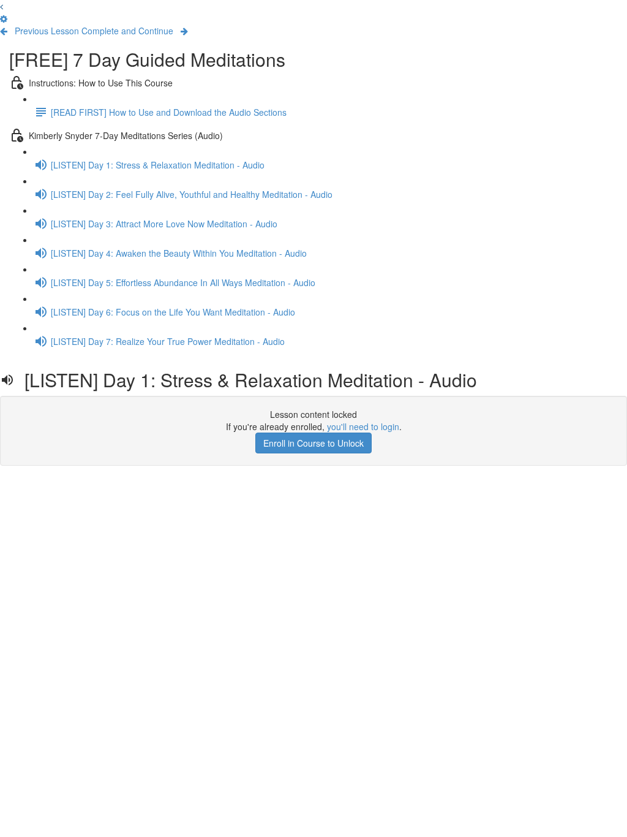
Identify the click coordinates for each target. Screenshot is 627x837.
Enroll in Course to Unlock (313, 443)
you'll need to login (363, 426)
